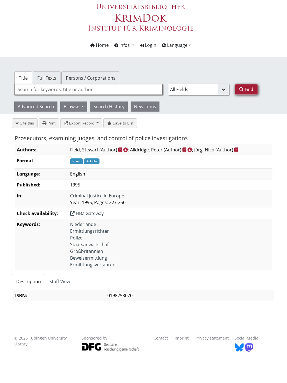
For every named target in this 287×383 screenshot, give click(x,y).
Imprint (182, 338)
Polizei (77, 238)
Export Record (82, 123)
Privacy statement (212, 338)
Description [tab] (28, 281)
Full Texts (46, 78)
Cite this (26, 123)
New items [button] (145, 106)
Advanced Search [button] (36, 106)
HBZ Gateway (89, 213)
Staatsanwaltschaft (90, 244)
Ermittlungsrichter (89, 231)
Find (248, 89)
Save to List (122, 123)
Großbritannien (86, 251)
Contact (161, 338)
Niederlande (83, 224)
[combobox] (88, 89)
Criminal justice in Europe (97, 196)
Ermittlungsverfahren (92, 265)
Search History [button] (108, 106)
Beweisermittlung (88, 258)
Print (50, 123)
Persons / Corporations (90, 78)
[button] (124, 45)
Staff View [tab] (59, 281)
